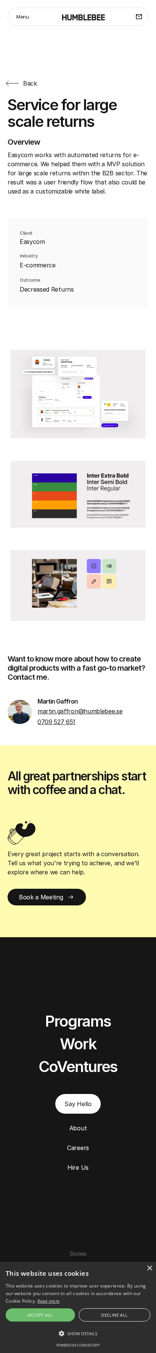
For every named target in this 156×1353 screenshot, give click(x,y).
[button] (78, 1333)
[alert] (78, 1307)
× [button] (149, 1268)
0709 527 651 (56, 722)
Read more (48, 1301)
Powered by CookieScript (78, 1345)
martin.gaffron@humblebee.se (79, 711)
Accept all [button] (40, 1315)
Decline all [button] (114, 1315)
